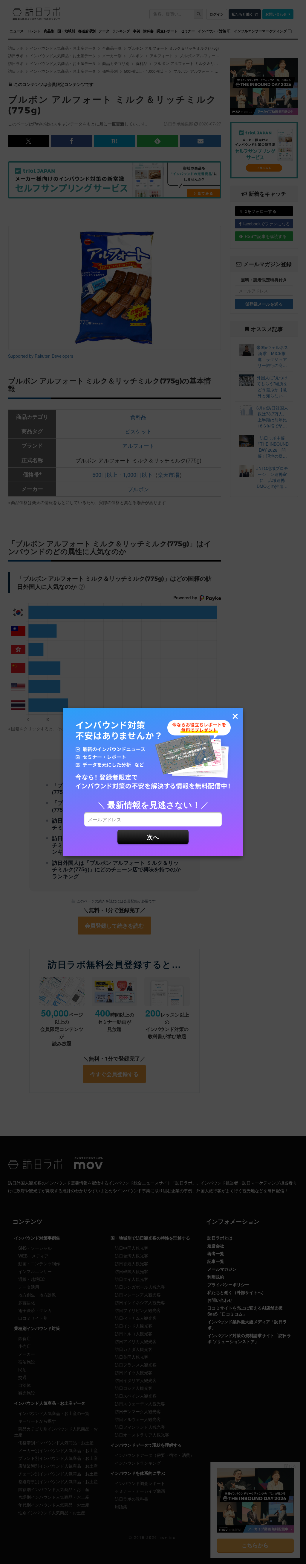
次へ (153, 836)
